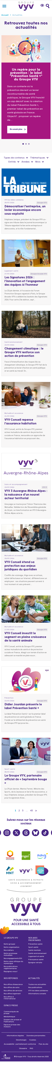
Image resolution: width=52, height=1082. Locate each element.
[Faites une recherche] (48, 6)
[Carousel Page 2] (26, 144)
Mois (38, 162)
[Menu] (4, 6)
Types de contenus (14, 158)
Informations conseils (37, 994)
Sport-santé (33, 947)
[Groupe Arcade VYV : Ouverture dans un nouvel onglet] (42, 869)
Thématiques (38, 158)
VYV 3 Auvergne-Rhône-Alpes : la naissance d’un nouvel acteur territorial (25, 495)
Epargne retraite (35, 963)
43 (31, 811)
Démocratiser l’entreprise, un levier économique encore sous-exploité (24, 210)
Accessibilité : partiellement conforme (20, 1044)
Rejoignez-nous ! (10, 971)
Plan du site (43, 1044)
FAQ (31, 1048)
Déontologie (21, 1040)
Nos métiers (9, 950)
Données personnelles (36, 1036)
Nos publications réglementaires (10, 967)
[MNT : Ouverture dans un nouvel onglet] (10, 869)
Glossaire (23, 1048)
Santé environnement (37, 953)
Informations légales (15, 1036)
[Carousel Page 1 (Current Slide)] (23, 144)
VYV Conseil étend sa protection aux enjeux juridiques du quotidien (20, 566)
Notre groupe (9, 944)
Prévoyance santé (35, 960)
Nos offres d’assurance (13, 984)
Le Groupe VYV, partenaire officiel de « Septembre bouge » (25, 779)
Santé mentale (34, 950)
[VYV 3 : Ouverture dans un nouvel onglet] (26, 869)
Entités (12, 162)
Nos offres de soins (11, 987)
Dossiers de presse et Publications (13, 1021)
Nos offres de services (13, 991)
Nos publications (35, 987)
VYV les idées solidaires (38, 991)
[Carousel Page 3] (29, 144)
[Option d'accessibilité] (42, 5)
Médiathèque (9, 1017)
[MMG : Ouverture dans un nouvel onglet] (42, 854)
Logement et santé (36, 956)
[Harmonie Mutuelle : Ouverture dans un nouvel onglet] (10, 854)
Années (26, 162)
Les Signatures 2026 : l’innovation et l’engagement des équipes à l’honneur (24, 281)
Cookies (32, 1040)
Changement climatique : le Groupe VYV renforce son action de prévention (23, 352)
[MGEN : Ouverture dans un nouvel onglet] (26, 854)
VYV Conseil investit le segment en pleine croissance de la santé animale (25, 637)
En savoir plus (16, 129)
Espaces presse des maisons (12, 1026)
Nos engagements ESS (13, 958)
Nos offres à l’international (9, 998)
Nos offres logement (12, 994)
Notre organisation (11, 947)
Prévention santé (35, 944)
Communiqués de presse (11, 1013)
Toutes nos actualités (37, 984)
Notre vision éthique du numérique (13, 962)
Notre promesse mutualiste (10, 954)
